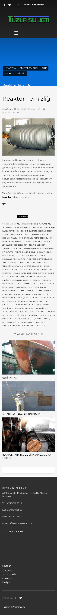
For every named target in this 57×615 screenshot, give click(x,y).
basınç (20, 234)
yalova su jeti (42, 322)
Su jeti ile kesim (30, 280)
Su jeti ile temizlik (39, 284)
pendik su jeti (8, 256)
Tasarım (6, 606)
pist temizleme (22, 256)
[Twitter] (9, 4)
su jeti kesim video (38, 291)
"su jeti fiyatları (20, 227)
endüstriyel (27, 238)
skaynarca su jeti (23, 270)
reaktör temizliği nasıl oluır (24, 263)
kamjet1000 (20, 241)
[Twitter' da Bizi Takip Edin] (20, 598)
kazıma (9, 245)
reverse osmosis (31, 266)
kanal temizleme (34, 241)
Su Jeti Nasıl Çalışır (20, 298)
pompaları (17, 259)
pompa (42, 256)
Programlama (19, 606)
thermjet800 (8, 312)
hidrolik (6, 241)
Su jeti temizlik (20, 305)
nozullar (40, 252)
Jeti (12, 241)
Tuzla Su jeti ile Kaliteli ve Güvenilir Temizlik (27, 315)
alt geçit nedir (9, 234)
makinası (17, 252)
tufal (24, 312)
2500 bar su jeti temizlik (32, 231)
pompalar (7, 259)
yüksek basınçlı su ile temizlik (30, 326)
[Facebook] (4, 4)
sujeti (5, 308)
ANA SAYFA (7, 570)
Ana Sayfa (11, 68)
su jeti (5, 273)
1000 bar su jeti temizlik (39, 227)
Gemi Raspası (9, 377)
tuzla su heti (40, 312)
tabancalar (27, 308)
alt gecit (47, 231)
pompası (27, 259)
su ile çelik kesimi (43, 270)
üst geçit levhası (19, 319)
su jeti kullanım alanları (29, 294)
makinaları (7, 252)
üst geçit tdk (21, 322)
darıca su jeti (14, 238)
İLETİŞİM (6, 582)
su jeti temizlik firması (38, 305)
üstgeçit (31, 322)
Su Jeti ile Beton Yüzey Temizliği (22, 277)
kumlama (49, 249)
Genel (45, 68)
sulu (11, 308)
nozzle (49, 252)
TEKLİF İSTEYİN (9, 574)
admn (8, 109)
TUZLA (30, 312)
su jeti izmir (14, 287)
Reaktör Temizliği (29, 68)
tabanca (17, 308)
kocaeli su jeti (20, 245)
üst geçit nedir (35, 319)
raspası (40, 259)
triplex (18, 312)
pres (34, 259)
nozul (32, 252)
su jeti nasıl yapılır (39, 298)
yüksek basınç (9, 326)
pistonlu (34, 256)
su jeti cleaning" (39, 273)
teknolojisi (39, 308)
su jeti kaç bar (27, 287)
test (47, 308)
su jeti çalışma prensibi (20, 273)
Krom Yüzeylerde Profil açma (30, 249)
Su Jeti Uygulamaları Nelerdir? (21, 414)
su (33, 270)
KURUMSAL (7, 578)
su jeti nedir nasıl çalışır (20, 301)
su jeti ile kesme (22, 284)
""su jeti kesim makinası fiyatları (31, 224)
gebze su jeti (46, 238)
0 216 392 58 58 (36, 5)
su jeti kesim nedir (19, 291)
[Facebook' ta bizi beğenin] (15, 598)
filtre (36, 238)
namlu (25, 252)
